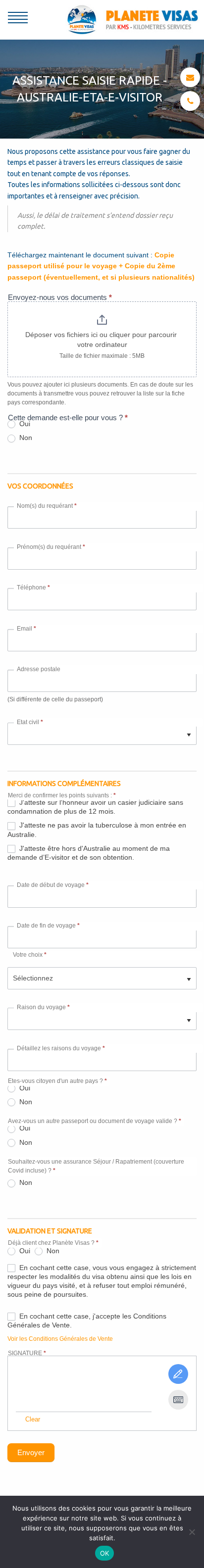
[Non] (192, 1532)
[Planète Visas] (132, 18)
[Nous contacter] (190, 77)
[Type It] (178, 1400)
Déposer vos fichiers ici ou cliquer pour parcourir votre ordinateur (102, 339)
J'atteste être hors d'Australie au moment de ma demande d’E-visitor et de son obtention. (88, 852)
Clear (32, 1419)
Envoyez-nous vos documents (60, 297)
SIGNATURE (27, 1353)
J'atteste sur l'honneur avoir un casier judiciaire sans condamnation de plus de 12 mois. (95, 806)
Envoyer (31, 1452)
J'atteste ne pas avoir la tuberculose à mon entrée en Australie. (96, 829)
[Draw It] (178, 1374)
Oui (23, 1088)
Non (24, 437)
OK (104, 1553)
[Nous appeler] (190, 101)
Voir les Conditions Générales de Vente (60, 1338)
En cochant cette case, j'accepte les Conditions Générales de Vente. (86, 1320)
